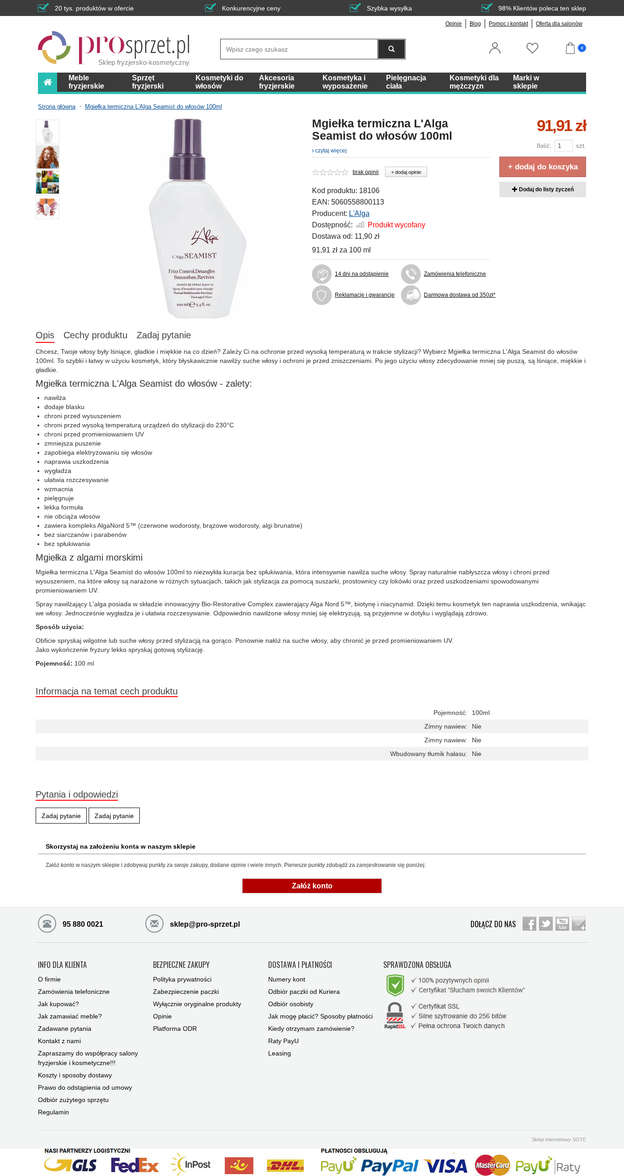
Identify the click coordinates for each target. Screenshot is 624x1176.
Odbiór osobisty (290, 1004)
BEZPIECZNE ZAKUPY (181, 965)
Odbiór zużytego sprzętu (73, 1099)
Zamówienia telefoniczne (455, 274)
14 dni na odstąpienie (362, 274)
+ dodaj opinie (406, 172)
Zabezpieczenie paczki (186, 991)
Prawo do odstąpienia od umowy (85, 1087)
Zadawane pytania (64, 1028)
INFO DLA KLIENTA (62, 965)
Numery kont (286, 979)
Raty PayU (283, 1041)
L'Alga (359, 213)
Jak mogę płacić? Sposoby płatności (320, 1016)
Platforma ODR (175, 1028)
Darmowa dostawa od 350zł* (457, 295)
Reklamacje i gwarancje (365, 295)
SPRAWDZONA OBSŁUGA (417, 965)
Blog (475, 24)
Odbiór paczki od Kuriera (304, 991)
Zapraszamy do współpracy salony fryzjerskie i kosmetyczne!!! (88, 1058)
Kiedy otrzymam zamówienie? (311, 1028)
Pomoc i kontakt (508, 24)
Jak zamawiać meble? (70, 1016)
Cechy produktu (95, 335)
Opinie (453, 24)
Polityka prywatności (182, 979)
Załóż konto (312, 886)
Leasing (279, 1053)
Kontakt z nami (59, 1041)
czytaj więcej (330, 150)
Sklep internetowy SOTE (559, 1139)
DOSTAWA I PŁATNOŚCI (300, 965)
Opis (45, 335)
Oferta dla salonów (559, 24)
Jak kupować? (58, 1004)
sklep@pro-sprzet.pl (204, 924)
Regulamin (53, 1112)
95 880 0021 (82, 924)
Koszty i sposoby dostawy (75, 1075)
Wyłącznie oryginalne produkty (197, 1004)
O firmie (49, 979)
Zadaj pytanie (164, 335)
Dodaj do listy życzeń (546, 189)
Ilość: (544, 145)
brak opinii (366, 172)
